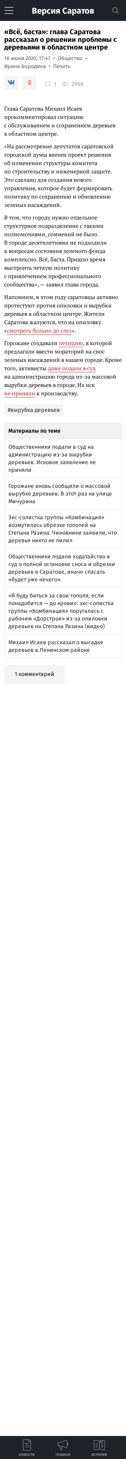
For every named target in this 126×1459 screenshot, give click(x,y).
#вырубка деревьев (34, 410)
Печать (61, 66)
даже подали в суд (72, 368)
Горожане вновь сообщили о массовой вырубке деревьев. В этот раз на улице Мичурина (60, 494)
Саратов (63, 11)
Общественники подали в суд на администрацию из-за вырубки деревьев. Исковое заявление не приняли (52, 458)
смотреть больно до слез (39, 330)
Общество (70, 58)
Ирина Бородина (25, 66)
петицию (71, 343)
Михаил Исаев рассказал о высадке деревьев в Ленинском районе (55, 646)
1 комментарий (34, 674)
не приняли (19, 393)
